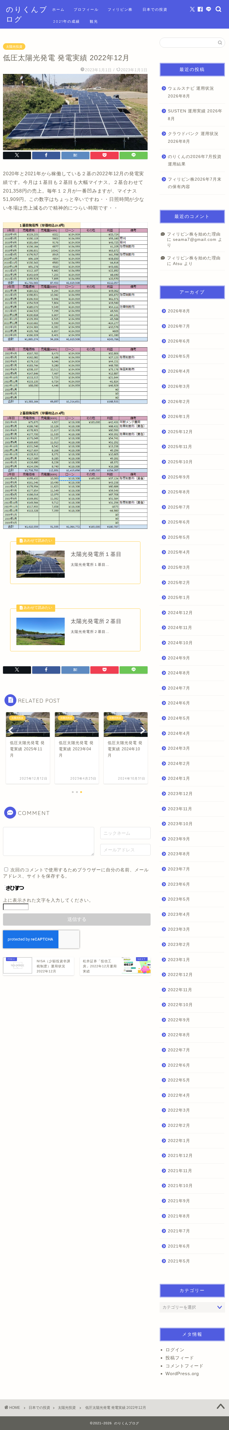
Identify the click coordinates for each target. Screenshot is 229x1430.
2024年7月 (179, 688)
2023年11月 (180, 809)
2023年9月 (179, 839)
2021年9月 (179, 1201)
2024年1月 (179, 778)
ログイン (175, 1349)
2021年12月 (180, 1155)
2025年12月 (180, 432)
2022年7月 (179, 1050)
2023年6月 (179, 884)
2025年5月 (179, 537)
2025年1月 (179, 597)
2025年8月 (179, 492)
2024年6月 (179, 703)
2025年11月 (180, 446)
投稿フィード (179, 1357)
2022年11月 (180, 990)
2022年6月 (179, 1065)
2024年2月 (179, 763)
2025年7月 (179, 507)
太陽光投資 (14, 46)
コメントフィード (184, 1365)
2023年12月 (180, 793)
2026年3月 (179, 386)
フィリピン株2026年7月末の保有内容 (195, 183)
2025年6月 (179, 522)
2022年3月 (179, 1110)
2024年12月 (180, 613)
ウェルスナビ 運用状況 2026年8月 (191, 92)
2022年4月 (179, 1095)
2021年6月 (179, 1246)
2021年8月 (179, 1216)
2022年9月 (179, 1020)
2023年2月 (179, 944)
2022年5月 (179, 1080)
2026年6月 (179, 341)
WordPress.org (182, 1373)
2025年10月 (180, 462)
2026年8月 (179, 311)
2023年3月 (179, 929)
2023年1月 (179, 960)
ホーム (58, 9)
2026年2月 (179, 401)
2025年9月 (179, 477)
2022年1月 (179, 1140)
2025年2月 (179, 582)
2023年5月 (179, 899)
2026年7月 (179, 326)
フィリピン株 (120, 9)
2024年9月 (179, 658)
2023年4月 (179, 914)
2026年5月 (179, 356)
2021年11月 (180, 1171)
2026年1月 (179, 416)
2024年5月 (179, 718)
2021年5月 (179, 1261)
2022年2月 (179, 1125)
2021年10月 (180, 1185)
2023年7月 (179, 869)
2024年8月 (179, 673)
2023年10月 (180, 824)
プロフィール (86, 9)
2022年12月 (180, 974)
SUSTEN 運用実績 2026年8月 (195, 115)
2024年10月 (180, 643)
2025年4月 (179, 552)
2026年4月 (179, 371)
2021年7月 (179, 1231)
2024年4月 (179, 733)
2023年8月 (179, 854)
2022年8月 (179, 1035)
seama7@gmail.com (194, 239)
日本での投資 (155, 9)
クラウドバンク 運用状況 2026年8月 (193, 137)
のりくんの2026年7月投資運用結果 (195, 160)
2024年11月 (180, 627)
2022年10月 (180, 1005)
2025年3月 (179, 567)
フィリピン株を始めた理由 (194, 234)
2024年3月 (179, 748)
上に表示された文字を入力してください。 (48, 900)
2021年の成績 (66, 21)
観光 (94, 21)
